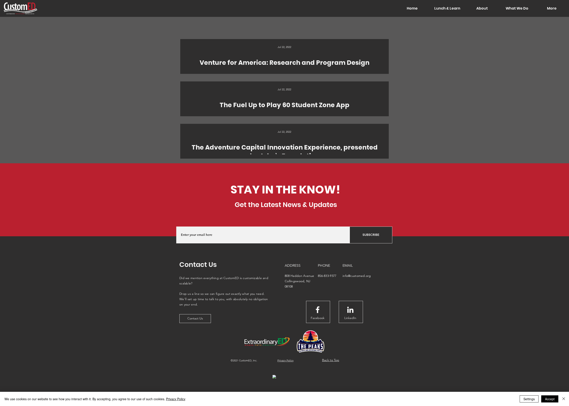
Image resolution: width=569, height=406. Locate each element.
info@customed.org (357, 276)
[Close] (563, 398)
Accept (550, 399)
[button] (447, 8)
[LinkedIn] (350, 309)
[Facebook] (317, 309)
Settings (529, 399)
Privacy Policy (175, 399)
